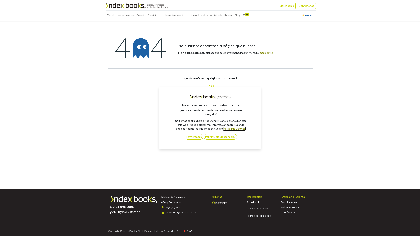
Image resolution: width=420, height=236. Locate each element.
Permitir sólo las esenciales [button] (220, 136)
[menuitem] (111, 15)
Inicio (211, 85)
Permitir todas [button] (194, 136)
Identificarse (286, 5)
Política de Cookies (234, 128)
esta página (266, 52)
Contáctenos (306, 5)
